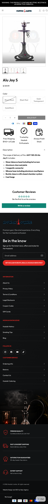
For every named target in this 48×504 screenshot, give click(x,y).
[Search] (46, 10)
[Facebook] (11, 352)
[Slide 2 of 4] (11, 71)
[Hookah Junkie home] (17, 221)
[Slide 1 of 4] (5, 71)
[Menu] (2, 10)
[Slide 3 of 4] (17, 71)
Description (8, 150)
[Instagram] (5, 352)
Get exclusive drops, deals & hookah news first (24, 263)
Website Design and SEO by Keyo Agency (16, 490)
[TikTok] (23, 352)
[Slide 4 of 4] (23, 71)
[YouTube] (17, 352)
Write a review (24, 205)
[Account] (40, 10)
